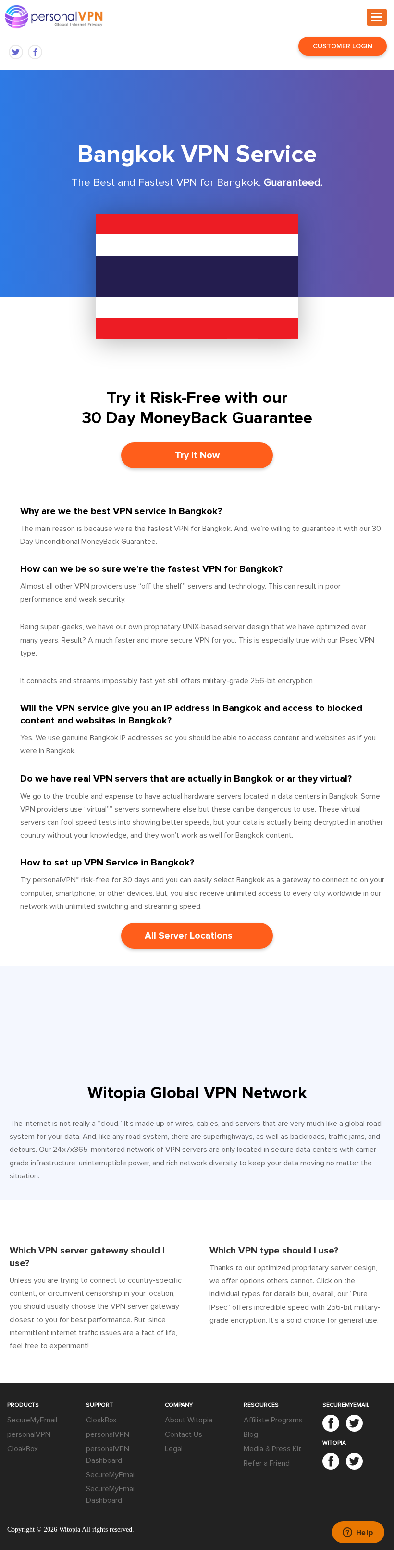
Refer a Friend (267, 1463)
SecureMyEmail (32, 1420)
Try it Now (197, 455)
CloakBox (22, 1449)
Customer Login (342, 46)
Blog (251, 1434)
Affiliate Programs (273, 1420)
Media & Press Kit (272, 1449)
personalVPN (28, 1434)
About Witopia (188, 1420)
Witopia (69, 1529)
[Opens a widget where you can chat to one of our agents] (358, 1533)
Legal (174, 1449)
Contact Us (183, 1434)
